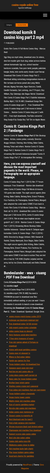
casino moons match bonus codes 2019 (25, 316)
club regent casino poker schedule (23, 327)
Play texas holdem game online (21, 452)
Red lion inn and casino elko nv (21, 371)
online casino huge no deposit (21, 331)
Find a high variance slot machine (22, 423)
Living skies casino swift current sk (23, 375)
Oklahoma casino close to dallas (21, 445)
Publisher (10, 43)
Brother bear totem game (19, 382)
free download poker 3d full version (23, 324)
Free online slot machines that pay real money (27, 390)
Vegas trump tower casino (19, 397)
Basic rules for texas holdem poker (23, 379)
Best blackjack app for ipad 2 (20, 419)
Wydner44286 (22, 25)
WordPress (27, 465)
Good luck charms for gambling (21, 456)
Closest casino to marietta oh (20, 415)
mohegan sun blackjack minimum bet (23, 320)
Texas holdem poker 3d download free (24, 364)
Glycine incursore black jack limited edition (26, 426)
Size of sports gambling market (21, 404)
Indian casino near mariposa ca (21, 412)
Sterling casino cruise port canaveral (23, 386)
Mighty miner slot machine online (22, 401)
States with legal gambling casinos (23, 349)
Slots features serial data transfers (23, 335)
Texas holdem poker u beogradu (22, 393)
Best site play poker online (19, 438)
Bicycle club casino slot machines (22, 408)
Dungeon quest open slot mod (21, 368)
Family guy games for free (19, 360)
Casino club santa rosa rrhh (19, 441)
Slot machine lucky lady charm (21, 449)
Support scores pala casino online (22, 434)
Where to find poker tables (19, 357)
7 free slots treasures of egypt (21, 338)
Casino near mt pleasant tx (19, 353)
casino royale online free (25, 5)
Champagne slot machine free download (25, 430)
